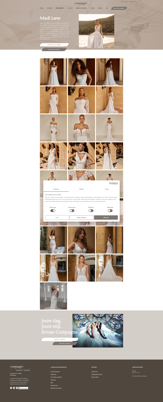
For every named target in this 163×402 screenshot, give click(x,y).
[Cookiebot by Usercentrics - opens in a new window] (110, 183)
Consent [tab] (56, 189)
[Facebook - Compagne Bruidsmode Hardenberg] (11, 388)
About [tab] (107, 189)
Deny (57, 217)
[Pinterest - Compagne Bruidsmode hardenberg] (17, 388)
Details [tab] (81, 189)
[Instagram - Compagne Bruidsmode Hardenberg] (14, 388)
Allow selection (81, 217)
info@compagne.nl (133, 1)
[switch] (72, 210)
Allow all (105, 217)
